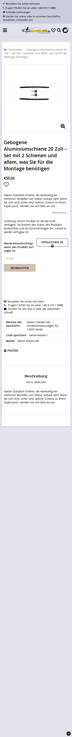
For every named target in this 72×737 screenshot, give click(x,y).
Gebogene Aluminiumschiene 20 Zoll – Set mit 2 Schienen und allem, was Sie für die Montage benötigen (35, 53)
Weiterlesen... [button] (60, 212)
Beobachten (20, 268)
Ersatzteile (15, 49)
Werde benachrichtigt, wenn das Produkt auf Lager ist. (19, 246)
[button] (53, 30)
